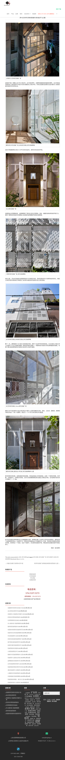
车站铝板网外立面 (13, 636)
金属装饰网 (32, 580)
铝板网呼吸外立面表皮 (14, 682)
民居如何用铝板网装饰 (14, 617)
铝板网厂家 (32, 718)
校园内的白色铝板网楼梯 (15, 632)
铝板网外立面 (30, 720)
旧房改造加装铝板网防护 (15, 639)
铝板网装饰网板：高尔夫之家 (16, 679)
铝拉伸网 (31, 714)
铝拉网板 (33, 716)
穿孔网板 (34, 701)
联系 (21, 14)
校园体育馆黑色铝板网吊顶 (15, 629)
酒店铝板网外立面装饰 (14, 670)
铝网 (37, 721)
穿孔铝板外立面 (51, 557)
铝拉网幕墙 (28, 716)
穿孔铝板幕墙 (30, 705)
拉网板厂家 (32, 700)
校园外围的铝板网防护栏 (15, 645)
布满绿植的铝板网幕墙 (14, 676)
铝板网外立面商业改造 (14, 657)
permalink (21, 559)
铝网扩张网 (30, 725)
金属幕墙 (38, 707)
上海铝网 (27, 692)
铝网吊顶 (34, 724)
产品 (12, 14)
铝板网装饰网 (30, 722)
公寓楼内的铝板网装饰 (14, 673)
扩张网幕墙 (28, 696)
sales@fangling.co (47, 737)
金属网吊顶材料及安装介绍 (15, 608)
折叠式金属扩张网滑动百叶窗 (14, 563)
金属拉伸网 (32, 711)
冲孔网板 (32, 578)
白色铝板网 (28, 701)
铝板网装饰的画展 (13, 648)
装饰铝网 (27, 707)
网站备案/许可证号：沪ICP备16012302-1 (47, 741)
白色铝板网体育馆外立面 (15, 664)
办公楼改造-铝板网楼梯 (14, 623)
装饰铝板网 (37, 705)
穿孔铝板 (27, 17)
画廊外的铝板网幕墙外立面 (15, 654)
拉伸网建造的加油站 (13, 620)
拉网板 (27, 700)
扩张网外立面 (37, 694)
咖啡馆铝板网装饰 (13, 626)
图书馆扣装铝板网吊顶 (14, 642)
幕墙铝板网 (32, 574)
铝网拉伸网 (36, 725)
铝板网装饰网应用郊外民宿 (15, 667)
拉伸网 (36, 696)
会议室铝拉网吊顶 (13, 611)
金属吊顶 (32, 707)
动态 (19, 557)
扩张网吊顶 (31, 694)
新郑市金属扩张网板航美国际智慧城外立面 (47, 563)
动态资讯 (26, 14)
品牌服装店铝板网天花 (14, 660)
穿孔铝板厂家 (9, 553)
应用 (16, 14)
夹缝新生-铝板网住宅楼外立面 (16, 614)
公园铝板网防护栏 (13, 651)
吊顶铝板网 (32, 576)
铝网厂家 (28, 724)
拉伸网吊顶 (31, 698)
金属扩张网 (30, 708)
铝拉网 (37, 714)
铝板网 (34, 14)
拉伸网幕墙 (37, 698)
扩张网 (34, 692)
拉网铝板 (38, 700)
